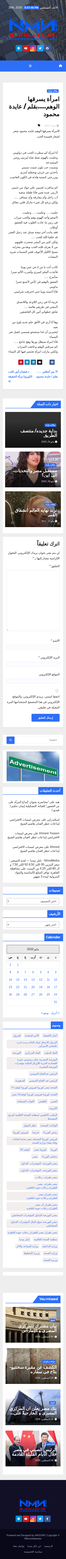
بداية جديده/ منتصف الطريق (38, 433)
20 (33, 987)
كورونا (54, 1149)
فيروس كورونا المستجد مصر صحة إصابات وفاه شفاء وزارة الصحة (34, 1141)
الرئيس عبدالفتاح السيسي (43, 1073)
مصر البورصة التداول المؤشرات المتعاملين (34, 1215)
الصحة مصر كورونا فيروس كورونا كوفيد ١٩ (34, 1087)
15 (17, 979)
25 (48, 994)
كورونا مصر (40, 1149)
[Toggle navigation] (30, 66)
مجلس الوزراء (49, 1156)
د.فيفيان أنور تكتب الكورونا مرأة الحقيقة (20, 374)
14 (25, 979)
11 (48, 979)
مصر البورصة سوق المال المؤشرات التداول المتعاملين (34, 1223)
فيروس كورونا (20, 1132)
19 (40, 987)
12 (40, 979)
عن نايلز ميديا (34, 1546)
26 (40, 994)
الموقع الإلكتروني (49, 674)
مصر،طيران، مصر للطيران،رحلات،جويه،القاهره (42, 1185)
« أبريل (55, 1012)
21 (25, 987)
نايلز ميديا (24, 1239)
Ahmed (54, 846)
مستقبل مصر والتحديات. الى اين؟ (35, 473)
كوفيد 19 (25, 1149)
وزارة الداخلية (49, 1246)
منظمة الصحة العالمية (45, 1239)
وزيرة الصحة (50, 1260)
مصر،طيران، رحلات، (46, 1177)
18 (48, 987)
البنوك (52, 1320)
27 (33, 994)
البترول (17, 1035)
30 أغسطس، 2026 (44, 1336)
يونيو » (45, 1012)
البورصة (16, 1052)
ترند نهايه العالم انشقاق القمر (36, 512)
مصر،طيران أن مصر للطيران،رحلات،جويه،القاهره (42, 1206)
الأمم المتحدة (32, 1035)
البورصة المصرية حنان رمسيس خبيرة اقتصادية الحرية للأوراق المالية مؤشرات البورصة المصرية (36, 1063)
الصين (54, 1101)
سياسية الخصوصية (33, 1551)
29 (17, 994)
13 (33, 979)
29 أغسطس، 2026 (44, 1378)
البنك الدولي (50, 1052)
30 (10, 994)
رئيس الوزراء (50, 1132)
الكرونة (53, 1108)
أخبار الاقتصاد (50, 1035)
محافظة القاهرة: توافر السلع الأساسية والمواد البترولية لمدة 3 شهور (34, 872)
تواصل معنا (18, 1546)
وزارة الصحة (50, 1253)
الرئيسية (48, 1546)
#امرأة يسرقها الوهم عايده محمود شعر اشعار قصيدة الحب (36, 134)
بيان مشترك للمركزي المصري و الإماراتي (37, 1328)
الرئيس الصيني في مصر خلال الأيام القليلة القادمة (34, 1452)
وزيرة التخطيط (32, 1253)
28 (25, 994)
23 (10, 987)
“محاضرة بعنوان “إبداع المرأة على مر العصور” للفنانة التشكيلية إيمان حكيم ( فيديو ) (33, 806)
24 (55, 994)
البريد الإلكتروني (49, 657)
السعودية (20, 1080)
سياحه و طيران (49, 1361)
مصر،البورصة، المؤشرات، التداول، (38, 1170)
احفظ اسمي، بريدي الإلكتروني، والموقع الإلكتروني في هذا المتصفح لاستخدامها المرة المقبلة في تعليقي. (33, 702)
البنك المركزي (32, 1052)
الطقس (42, 1101)
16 (10, 979)
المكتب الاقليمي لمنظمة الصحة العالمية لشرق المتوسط (32, 1116)
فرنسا (35, 1132)
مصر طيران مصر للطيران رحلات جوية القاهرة (32, 1232)
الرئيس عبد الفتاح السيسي (43, 1080)
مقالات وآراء (53, 91)
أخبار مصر (51, 1444)
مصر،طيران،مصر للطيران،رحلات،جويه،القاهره (42, 1196)
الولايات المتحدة (49, 1125)
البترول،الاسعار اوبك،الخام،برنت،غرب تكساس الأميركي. (36, 1044)
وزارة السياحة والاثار (27, 1246)
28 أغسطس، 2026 (44, 1419)
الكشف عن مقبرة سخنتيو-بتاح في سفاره (33, 1369)
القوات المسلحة (25, 1101)
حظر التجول (29, 1125)
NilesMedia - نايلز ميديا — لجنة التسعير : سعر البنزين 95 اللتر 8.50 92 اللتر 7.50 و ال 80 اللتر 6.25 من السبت (34, 864)
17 (55, 987)
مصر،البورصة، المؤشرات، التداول (39, 1163)
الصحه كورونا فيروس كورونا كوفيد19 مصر (34, 1094)
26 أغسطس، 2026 (44, 1460)
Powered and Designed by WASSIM (26, 1535)
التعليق (55, 566)
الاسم (55, 640)
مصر (35, 1156)
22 (17, 987)
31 (55, 1002)
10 (55, 979)
